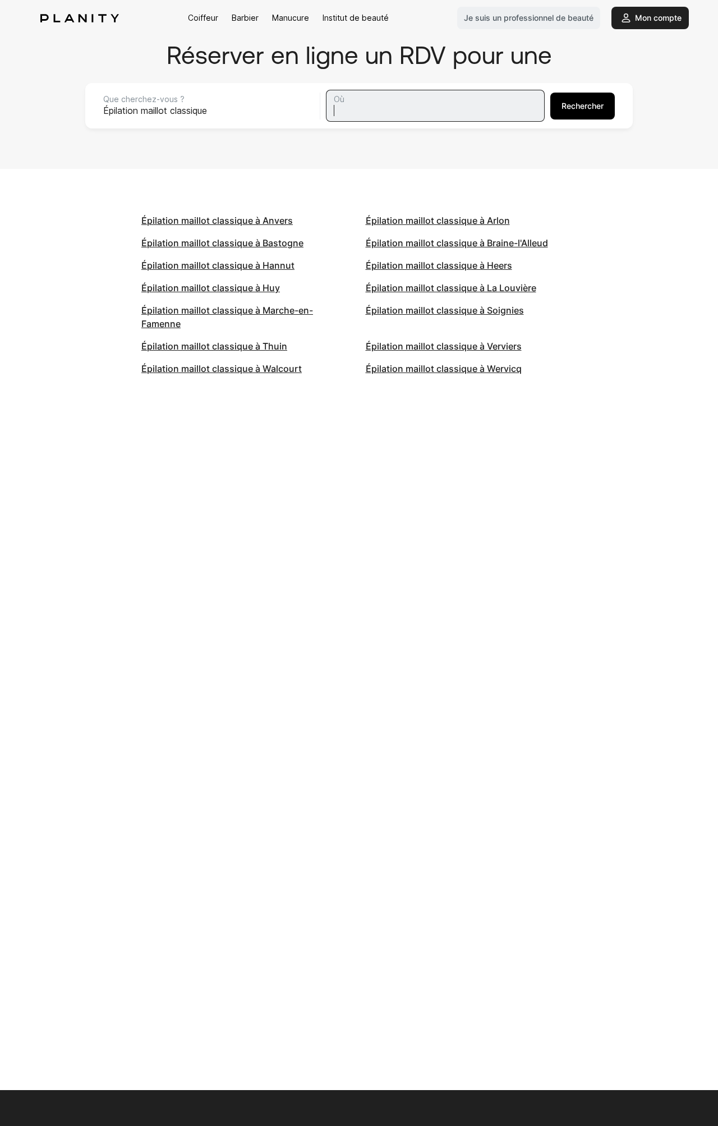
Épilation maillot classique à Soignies (445, 310)
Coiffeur (203, 17)
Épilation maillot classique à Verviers (444, 346)
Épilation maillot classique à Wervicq (444, 368)
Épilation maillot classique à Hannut (217, 265)
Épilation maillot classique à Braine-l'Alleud (457, 243)
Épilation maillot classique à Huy (210, 287)
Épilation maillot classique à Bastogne (222, 243)
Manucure (290, 17)
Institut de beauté (356, 17)
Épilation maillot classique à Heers (439, 265)
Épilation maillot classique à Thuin (214, 346)
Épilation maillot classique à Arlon (438, 220)
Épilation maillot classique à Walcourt (221, 368)
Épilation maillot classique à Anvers (217, 220)
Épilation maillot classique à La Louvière (451, 287)
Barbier (245, 17)
